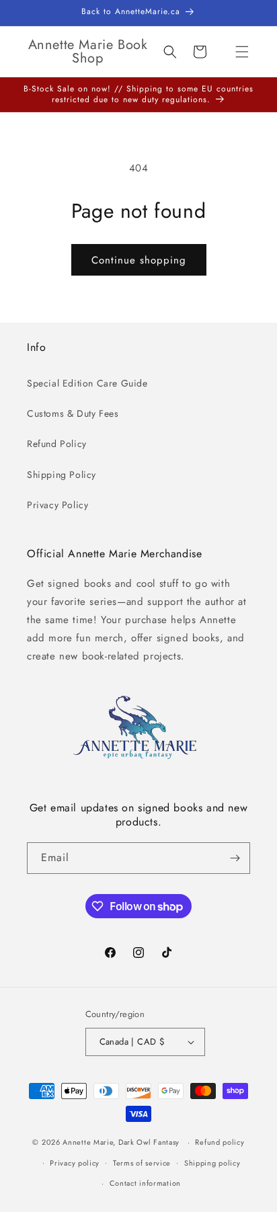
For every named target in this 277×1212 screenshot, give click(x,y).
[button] (242, 52)
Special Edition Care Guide (87, 383)
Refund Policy (57, 443)
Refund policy (219, 1142)
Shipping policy (212, 1163)
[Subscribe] (234, 858)
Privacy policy (75, 1163)
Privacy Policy (57, 505)
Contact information (145, 1183)
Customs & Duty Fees (72, 413)
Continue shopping (138, 260)
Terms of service (142, 1163)
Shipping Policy (61, 474)
